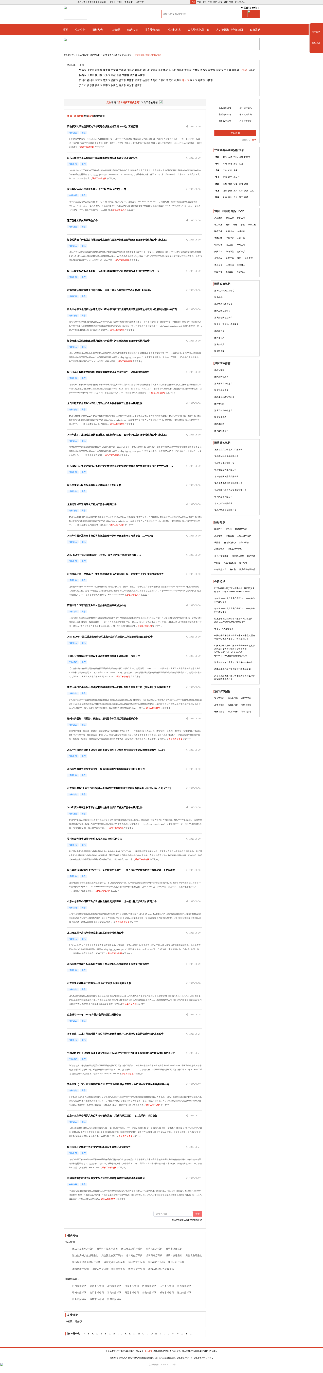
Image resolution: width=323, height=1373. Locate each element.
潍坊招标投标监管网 (223, 317)
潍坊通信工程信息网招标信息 (148, 55)
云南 (225, 197)
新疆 (118, 75)
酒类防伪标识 (230, 542)
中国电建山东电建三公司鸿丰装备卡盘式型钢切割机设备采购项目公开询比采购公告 (234, 637)
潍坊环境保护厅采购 (131, 1249)
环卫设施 (218, 224)
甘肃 (230, 184)
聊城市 (138, 80)
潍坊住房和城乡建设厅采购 (86, 1262)
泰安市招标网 (149, 1292)
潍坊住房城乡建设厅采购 (85, 1255)
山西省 (251, 70)
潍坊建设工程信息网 (223, 383)
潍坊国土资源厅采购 (112, 1255)
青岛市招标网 (114, 1292)
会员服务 (149, 1351)
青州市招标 (246, 705)
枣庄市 (201, 80)
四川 (236, 197)
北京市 (90, 70)
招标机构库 (174, 29)
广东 (199, 2)
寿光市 (130, 85)
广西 (230, 170)
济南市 (114, 80)
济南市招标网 (149, 1286)
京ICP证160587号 (184, 1358)
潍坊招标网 (95, 55)
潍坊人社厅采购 (176, 1262)
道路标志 (218, 238)
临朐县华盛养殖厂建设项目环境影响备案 (232, 669)
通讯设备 (218, 265)
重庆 (241, 197)
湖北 (226, 2)
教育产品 (230, 258)
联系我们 (130, 1351)
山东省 (243, 70)
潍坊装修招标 (220, 417)
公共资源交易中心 (198, 29)
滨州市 (82, 80)
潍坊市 (185, 80)
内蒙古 (219, 70)
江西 (241, 163)
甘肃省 (106, 70)
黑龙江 (237, 177)
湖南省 (180, 70)
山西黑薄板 (219, 549)
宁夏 (236, 184)
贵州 (230, 197)
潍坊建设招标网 (221, 431)
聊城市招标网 (79, 1292)
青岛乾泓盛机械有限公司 (225, 470)
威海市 (177, 80)
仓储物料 (241, 231)
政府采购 (255, 29)
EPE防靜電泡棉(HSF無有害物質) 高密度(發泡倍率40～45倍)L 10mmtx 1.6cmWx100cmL (234, 590)
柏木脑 (233, 569)
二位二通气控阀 (244, 536)
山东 (220, 2)
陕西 (225, 184)
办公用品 (230, 251)
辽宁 (230, 177)
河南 (225, 163)
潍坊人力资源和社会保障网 (226, 324)
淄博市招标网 (114, 1299)
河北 (237, 2)
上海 (236, 190)
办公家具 (241, 251)
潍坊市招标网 (184, 1292)
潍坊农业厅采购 (194, 1255)
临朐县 (114, 85)
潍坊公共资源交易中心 (224, 290)
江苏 (210, 2)
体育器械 (218, 258)
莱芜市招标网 (184, 1286)
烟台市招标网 (79, 1299)
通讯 (239, 258)
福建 (252, 190)
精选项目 (132, 29)
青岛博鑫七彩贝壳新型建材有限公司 (230, 490)
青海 (241, 184)
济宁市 (122, 80)
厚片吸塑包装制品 (247, 569)
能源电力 (218, 529)
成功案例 (139, 1351)
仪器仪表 (230, 238)
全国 (81, 65)
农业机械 (218, 272)
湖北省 (172, 70)
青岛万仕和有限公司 (223, 503)
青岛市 (153, 80)
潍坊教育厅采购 (136, 1262)
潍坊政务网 (219, 351)
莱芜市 (130, 80)
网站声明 (186, 1351)
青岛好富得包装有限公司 (225, 510)
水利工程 (241, 238)
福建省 (98, 70)
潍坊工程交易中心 (222, 311)
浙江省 (133, 75)
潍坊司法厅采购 (154, 1255)
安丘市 (82, 85)
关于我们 (121, 1351)
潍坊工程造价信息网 (223, 410)
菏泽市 (106, 80)
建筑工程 (230, 218)
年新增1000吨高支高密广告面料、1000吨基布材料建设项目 (234, 600)
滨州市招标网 (79, 1286)
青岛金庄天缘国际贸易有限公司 (228, 483)
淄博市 (209, 80)
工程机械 (230, 265)
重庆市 (141, 75)
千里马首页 (111, 1351)
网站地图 (204, 1351)
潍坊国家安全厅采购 (82, 1249)
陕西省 (82, 75)
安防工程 (218, 251)
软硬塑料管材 (241, 529)
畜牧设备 (230, 272)
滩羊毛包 (243, 563)
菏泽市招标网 (132, 1286)
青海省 (235, 70)
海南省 (138, 70)
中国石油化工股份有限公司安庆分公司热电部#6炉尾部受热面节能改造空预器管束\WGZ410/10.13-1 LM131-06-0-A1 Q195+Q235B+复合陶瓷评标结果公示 (234, 650)
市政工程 (252, 224)
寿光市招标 (219, 711)
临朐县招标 (233, 705)
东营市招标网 (114, 1286)
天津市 (106, 75)
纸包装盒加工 (220, 569)
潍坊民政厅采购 (154, 1249)
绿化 (235, 224)
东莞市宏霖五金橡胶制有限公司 (228, 449)
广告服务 (167, 1351)
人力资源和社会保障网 (229, 29)
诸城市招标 (246, 711)
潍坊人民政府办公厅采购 (161, 1269)
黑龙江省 (163, 70)
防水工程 (241, 218)
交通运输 (230, 231)
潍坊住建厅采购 (80, 1269)
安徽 (231, 2)
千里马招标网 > (82, 55)
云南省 (125, 75)
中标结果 (115, 29)
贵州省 (130, 70)
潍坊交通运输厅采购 (114, 1262)
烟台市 (193, 80)
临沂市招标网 (97, 1292)
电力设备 (218, 245)
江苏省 (195, 70)
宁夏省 (227, 70)
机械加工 (241, 265)
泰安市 (169, 80)
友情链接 (195, 1351)
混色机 (229, 529)
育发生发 (230, 536)
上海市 (90, 75)
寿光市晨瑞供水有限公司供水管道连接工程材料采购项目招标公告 (234, 677)
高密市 (106, 85)
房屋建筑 (218, 218)
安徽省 (82, 70)
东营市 (98, 80)
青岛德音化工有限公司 (224, 463)
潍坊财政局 (219, 344)
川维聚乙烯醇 (238, 556)
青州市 (122, 85)
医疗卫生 (218, 231)
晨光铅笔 (218, 536)
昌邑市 (98, 85)
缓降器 (217, 542)
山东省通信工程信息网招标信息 (117, 55)
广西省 (122, 70)
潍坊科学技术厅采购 (107, 1249)
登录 (254, 140)
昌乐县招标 (233, 698)
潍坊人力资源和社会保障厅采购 (108, 1269)
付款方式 (158, 1351)
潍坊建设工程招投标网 (224, 397)
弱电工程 (241, 245)
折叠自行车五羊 (235, 549)
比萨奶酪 (251, 556)
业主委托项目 (153, 29)
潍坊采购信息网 (221, 377)
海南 (236, 170)
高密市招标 (219, 705)
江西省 (203, 70)
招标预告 (97, 29)
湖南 (236, 163)
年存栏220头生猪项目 (224, 629)
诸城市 (138, 85)
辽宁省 (211, 70)
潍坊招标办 (219, 297)
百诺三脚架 (244, 542)
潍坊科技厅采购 (174, 1255)
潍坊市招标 (233, 711)
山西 (241, 157)
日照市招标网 (132, 1292)
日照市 (161, 80)
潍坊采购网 (219, 370)
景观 (243, 224)
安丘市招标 (219, 698)
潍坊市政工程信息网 (223, 304)
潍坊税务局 (219, 331)
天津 (230, 157)
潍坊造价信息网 (221, 390)
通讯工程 (249, 258)
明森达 (217, 563)
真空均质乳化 (230, 563)
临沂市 (146, 80)
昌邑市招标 (246, 698)
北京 (204, 2)
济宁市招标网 (167, 1286)
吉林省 (187, 70)
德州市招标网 (97, 1286)
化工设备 (230, 245)
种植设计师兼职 (73, 1321)
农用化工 (241, 272)
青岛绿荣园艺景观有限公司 (226, 476)
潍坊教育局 (219, 338)
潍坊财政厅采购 (156, 1262)
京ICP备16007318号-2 (203, 1358)
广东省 (114, 70)
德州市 (90, 80)
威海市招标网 (167, 1292)
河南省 (153, 70)
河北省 (146, 70)
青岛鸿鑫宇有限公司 (223, 497)
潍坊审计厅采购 (174, 1249)
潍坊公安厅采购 (136, 1269)
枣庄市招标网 (97, 1299)
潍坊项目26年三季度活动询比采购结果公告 (233, 662)
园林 (228, 224)
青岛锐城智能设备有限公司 (226, 456)
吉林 (225, 177)
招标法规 (176, 1351)
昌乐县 (90, 85)
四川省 (98, 75)
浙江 (215, 2)
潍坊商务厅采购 (134, 1255)
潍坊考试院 (219, 404)
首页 (65, 29)
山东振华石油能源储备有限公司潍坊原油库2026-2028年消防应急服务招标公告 (233, 620)
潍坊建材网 (219, 424)
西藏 (113, 75)
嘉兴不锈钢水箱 (221, 556)
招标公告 (80, 29)
